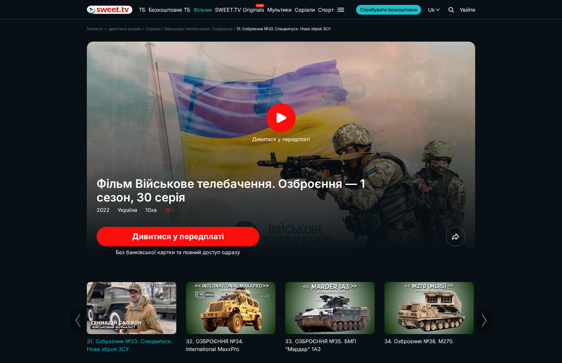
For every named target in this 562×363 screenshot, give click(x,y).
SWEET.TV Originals (239, 9)
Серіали (305, 9)
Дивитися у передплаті (178, 236)
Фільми (203, 9)
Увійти (467, 9)
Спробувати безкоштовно (388, 9)
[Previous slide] (78, 320)
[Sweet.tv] (109, 10)
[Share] (455, 236)
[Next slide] (484, 320)
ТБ (142, 9)
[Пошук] (451, 9)
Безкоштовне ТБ (169, 9)
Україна (127, 210)
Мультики (279, 9)
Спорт (326, 9)
